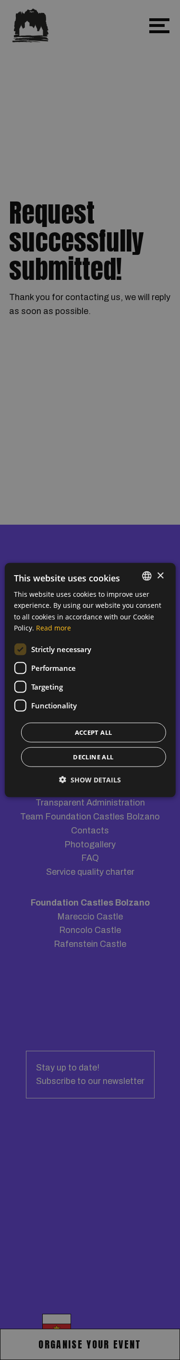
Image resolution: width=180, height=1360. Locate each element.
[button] (90, 779)
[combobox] (147, 576)
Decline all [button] (93, 756)
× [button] (160, 575)
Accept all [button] (93, 732)
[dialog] (89, 680)
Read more (53, 627)
